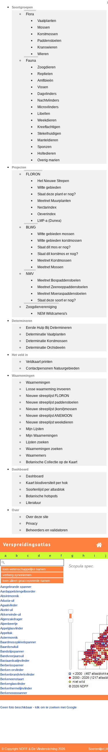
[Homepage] (99, 545)
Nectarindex (46, 207)
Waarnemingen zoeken (44, 449)
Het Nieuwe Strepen (53, 181)
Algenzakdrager (11, 619)
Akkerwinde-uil (10, 614)
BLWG (31, 227)
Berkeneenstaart (12, 679)
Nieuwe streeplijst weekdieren (49, 422)
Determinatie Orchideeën (45, 348)
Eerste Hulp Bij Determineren (49, 328)
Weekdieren (46, 120)
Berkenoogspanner (13, 693)
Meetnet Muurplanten (54, 201)
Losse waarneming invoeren (48, 389)
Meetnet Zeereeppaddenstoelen (62, 287)
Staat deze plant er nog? (56, 194)
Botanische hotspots (42, 496)
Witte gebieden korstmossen (59, 241)
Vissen (42, 87)
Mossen (43, 27)
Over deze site (37, 517)
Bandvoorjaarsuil (12, 656)
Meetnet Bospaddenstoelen (59, 280)
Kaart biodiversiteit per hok (47, 483)
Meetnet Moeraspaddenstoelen (61, 294)
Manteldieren (47, 140)
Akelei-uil (6, 610)
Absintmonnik (9, 596)
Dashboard (34, 476)
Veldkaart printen (39, 362)
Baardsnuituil (9, 646)
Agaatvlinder (9, 605)
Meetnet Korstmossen (54, 260)
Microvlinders (47, 107)
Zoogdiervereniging (41, 307)
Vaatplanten (46, 21)
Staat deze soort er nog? (56, 300)
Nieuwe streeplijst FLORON (47, 396)
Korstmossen (47, 34)
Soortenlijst (96, 749)
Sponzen (44, 147)
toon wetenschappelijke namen (24, 569)
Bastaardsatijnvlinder (14, 660)
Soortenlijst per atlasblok (45, 489)
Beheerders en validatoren (47, 530)
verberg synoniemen (17, 575)
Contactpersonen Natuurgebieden (52, 368)
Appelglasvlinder (11, 628)
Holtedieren (46, 153)
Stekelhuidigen (49, 134)
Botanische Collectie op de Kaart (51, 462)
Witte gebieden (49, 187)
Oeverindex (46, 214)
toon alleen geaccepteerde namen (26, 580)
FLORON (33, 174)
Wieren (43, 54)
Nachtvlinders (48, 100)
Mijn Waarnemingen (42, 436)
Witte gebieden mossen (55, 234)
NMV (30, 274)
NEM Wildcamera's (52, 314)
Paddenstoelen (49, 41)
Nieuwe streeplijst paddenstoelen (52, 402)
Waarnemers (36, 455)
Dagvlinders (46, 94)
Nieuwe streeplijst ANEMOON (49, 416)
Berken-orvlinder (12, 670)
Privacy (31, 524)
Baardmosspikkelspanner (18, 642)
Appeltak (6, 633)
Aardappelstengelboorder (17, 591)
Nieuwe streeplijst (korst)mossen (51, 409)
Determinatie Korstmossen (46, 341)
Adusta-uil (7, 600)
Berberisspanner (12, 665)
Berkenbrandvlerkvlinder (17, 674)
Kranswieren (47, 47)
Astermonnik (9, 637)
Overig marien (48, 160)
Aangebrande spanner (15, 586)
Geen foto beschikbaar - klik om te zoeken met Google (38, 707)
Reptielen (45, 74)
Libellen (43, 114)
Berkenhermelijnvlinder (16, 688)
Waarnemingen (38, 382)
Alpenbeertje (9, 623)
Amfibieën (45, 80)
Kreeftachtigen (48, 127)
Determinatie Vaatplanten (46, 334)
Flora (30, 14)
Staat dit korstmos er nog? (57, 254)
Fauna (31, 61)
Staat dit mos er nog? (54, 247)
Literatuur (33, 503)
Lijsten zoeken (37, 442)
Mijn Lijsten (35, 429)
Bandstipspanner (12, 651)
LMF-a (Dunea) (49, 221)
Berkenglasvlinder (12, 683)
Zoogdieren (46, 67)
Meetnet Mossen (50, 267)
